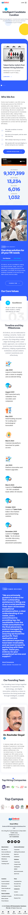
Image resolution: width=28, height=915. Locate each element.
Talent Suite (17, 862)
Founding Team (5, 863)
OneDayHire (17, 866)
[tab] (6, 258)
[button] (14, 151)
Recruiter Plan (17, 883)
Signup (14, 913)
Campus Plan (17, 886)
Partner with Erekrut (19, 846)
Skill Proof (16, 873)
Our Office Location (18, 895)
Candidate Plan (18, 881)
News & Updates (5, 893)
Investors (3, 878)
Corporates (16, 849)
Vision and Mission (6, 852)
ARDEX (15, 869)
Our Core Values (5, 854)
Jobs (8, 913)
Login (22, 2)
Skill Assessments (18, 871)
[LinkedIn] (17, 735)
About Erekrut (4, 846)
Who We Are (4, 849)
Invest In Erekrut (5, 881)
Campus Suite (17, 864)
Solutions (16, 859)
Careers (16, 891)
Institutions (16, 856)
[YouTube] (18, 841)
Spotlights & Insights (6, 896)
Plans (15, 878)
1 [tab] (1, 85)
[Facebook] (12, 841)
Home (2, 913)
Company (25, 913)
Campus (20, 913)
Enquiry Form (17, 898)
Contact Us (17, 888)
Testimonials (4, 861)
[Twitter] (15, 841)
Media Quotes (4, 898)
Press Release (5, 900)
